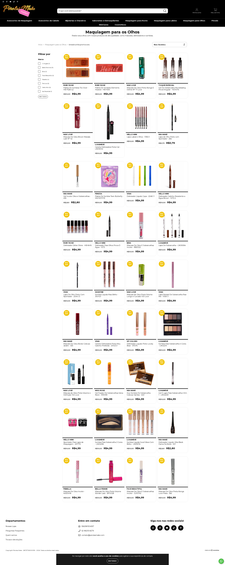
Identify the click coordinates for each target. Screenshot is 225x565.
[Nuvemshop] (212, 550)
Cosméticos (120, 25)
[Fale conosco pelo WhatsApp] (221, 561)
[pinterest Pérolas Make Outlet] (17, 2)
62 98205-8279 (88, 531)
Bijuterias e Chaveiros (75, 21)
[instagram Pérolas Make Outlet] (3, 2)
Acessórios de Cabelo (48, 21)
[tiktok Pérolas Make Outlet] (14, 2)
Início (40, 45)
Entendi (112, 561)
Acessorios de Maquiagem (19, 21)
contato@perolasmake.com (93, 535)
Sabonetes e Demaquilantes (105, 21)
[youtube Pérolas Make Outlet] (10, 2)
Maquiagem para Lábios (165, 21)
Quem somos (11, 535)
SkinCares (103, 25)
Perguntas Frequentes (15, 531)
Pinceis (215, 21)
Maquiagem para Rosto (136, 21)
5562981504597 (88, 526)
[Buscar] (165, 11)
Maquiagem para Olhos (194, 21)
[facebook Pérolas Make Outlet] (7, 2)
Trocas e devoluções (14, 540)
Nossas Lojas (11, 526)
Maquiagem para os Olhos (55, 45)
